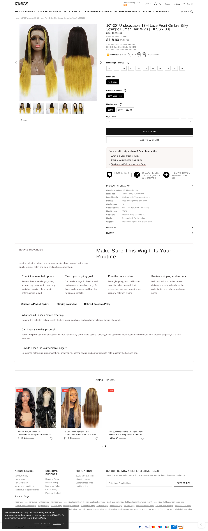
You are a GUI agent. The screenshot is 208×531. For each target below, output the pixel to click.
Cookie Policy (82, 486)
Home (17, 18)
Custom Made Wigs (84, 483)
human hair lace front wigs (94, 502)
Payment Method (52, 493)
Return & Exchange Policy (97, 304)
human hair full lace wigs (26, 506)
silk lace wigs (56, 506)
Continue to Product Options (35, 304)
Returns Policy (51, 482)
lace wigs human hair (73, 502)
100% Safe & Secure (85, 476)
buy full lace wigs (155, 502)
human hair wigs (88, 506)
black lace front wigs (115, 502)
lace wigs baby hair (71, 506)
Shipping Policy (52, 479)
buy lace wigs (43, 506)
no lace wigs (98, 509)
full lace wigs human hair (173, 502)
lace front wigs (31, 502)
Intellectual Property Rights (27, 490)
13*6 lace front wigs (165, 509)
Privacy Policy (21, 483)
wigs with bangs (85, 509)
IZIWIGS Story (21, 476)
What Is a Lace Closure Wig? (125, 156)
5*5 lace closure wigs (145, 506)
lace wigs (19, 502)
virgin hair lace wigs (183, 509)
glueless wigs (111, 509)
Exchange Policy (52, 486)
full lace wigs (44, 502)
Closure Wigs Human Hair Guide (126, 160)
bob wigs (73, 509)
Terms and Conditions (24, 486)
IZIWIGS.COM (21, 3)
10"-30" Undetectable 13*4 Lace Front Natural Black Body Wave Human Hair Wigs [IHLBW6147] (126, 433)
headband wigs (116, 506)
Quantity (111, 117)
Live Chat (176, 4)
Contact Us (20, 479)
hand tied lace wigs (183, 506)
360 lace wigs (102, 506)
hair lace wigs (56, 502)
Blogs (167, 4)
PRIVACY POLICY (42, 523)
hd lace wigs (129, 506)
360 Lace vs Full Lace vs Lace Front (128, 164)
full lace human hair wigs (135, 502)
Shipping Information (67, 304)
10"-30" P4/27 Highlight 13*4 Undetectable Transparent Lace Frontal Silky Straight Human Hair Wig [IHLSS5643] (81, 433)
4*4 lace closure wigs (164, 506)
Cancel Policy (51, 489)
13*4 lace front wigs (147, 509)
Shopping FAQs (83, 479)
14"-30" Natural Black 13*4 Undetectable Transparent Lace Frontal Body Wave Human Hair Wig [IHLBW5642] (35, 433)
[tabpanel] (127, 415)
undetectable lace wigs (127, 509)
